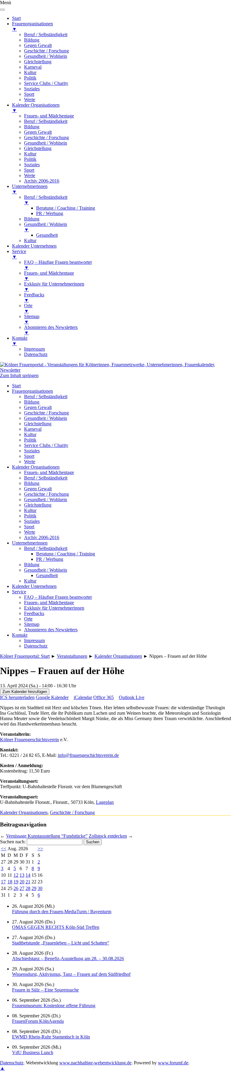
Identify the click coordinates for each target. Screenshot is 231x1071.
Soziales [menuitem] (32, 88)
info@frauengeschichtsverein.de (88, 755)
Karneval (33, 429)
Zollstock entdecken (108, 835)
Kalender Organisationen (36, 467)
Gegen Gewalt (38, 407)
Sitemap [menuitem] (31, 319)
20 (22, 881)
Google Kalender (52, 697)
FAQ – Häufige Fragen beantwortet (58, 597)
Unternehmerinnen (30, 542)
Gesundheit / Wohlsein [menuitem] (45, 56)
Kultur (30, 434)
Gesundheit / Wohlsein (45, 418)
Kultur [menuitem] (30, 72)
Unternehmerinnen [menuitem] (30, 189)
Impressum (34, 640)
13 (22, 875)
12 (16, 875)
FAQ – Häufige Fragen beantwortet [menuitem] (58, 265)
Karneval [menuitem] (33, 67)
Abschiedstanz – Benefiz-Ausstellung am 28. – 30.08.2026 (68, 958)
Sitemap (31, 624)
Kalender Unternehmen (34, 586)
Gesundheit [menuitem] (47, 235)
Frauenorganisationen (32, 391)
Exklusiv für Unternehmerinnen (54, 607)
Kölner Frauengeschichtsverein (29, 739)
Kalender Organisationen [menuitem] (36, 107)
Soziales (32, 450)
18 (10, 881)
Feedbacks (34, 613)
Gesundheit (47, 575)
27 (22, 888)
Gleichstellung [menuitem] (37, 61)
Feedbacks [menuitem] (34, 297)
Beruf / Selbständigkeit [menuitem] (45, 34)
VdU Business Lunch (32, 1052)
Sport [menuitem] (29, 94)
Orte (28, 618)
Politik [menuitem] (30, 77)
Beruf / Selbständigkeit (45, 396)
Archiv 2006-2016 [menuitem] (41, 180)
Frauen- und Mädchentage (49, 472)
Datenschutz (36, 645)
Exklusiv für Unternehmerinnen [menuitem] (54, 286)
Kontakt (19, 635)
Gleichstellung (37, 423)
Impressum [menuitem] (34, 348)
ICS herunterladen (17, 697)
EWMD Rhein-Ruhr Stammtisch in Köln (51, 1036)
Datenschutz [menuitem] (36, 354)
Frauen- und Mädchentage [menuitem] (49, 115)
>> (40, 848)
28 (28, 888)
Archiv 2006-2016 (41, 537)
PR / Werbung (49, 559)
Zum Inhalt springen (19, 375)
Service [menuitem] (19, 254)
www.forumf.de (173, 1062)
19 (16, 881)
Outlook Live (131, 697)
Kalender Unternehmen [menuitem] (34, 245)
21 (28, 881)
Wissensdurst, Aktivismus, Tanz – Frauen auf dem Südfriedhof (71, 974)
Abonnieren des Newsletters (51, 629)
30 (40, 888)
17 (3, 881)
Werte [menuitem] (29, 99)
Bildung (31, 401)
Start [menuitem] (16, 18)
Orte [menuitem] (28, 308)
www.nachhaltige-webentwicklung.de (95, 1062)
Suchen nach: (13, 841)
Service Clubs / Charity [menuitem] (46, 83)
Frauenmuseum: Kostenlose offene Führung (53, 1005)
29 (34, 888)
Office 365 (103, 697)
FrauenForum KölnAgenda (38, 1021)
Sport (29, 456)
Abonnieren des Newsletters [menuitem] (51, 330)
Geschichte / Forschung (46, 412)
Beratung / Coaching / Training (65, 553)
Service (19, 591)
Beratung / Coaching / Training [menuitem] (65, 208)
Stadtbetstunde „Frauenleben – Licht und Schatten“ (60, 942)
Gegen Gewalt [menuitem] (38, 45)
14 (28, 875)
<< (3, 848)
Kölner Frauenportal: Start (25, 656)
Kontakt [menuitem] (19, 341)
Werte (29, 461)
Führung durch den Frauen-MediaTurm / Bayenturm (61, 911)
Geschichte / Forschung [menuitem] (46, 50)
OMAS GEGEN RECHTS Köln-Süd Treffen (55, 927)
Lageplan (105, 802)
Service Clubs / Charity (46, 445)
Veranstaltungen (72, 656)
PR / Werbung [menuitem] (49, 213)
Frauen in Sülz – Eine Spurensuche (45, 989)
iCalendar (83, 697)
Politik (30, 439)
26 (16, 888)
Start (16, 385)
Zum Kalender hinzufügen (24, 691)
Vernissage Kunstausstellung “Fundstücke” (47, 835)
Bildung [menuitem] (31, 39)
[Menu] (2, 10)
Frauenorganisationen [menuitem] (32, 26)
